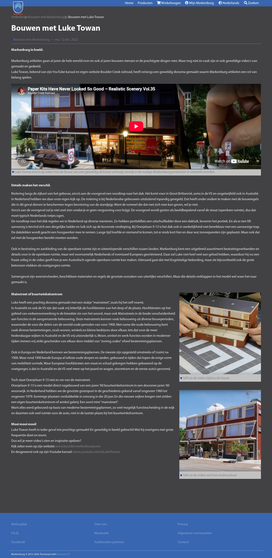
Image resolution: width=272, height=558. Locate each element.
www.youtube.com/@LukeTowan (96, 452)
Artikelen (17, 17)
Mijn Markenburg (201, 3)
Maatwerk (101, 533)
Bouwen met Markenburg (46, 17)
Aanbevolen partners (109, 542)
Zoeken (253, 3)
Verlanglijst (19, 524)
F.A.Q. (15, 533)
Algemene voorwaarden (195, 533)
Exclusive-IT (63, 554)
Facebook (18, 542)
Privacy (183, 524)
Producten (145, 3)
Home (129, 3)
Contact (183, 542)
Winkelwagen (171, 3)
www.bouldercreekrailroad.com (78, 446)
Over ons (100, 524)
